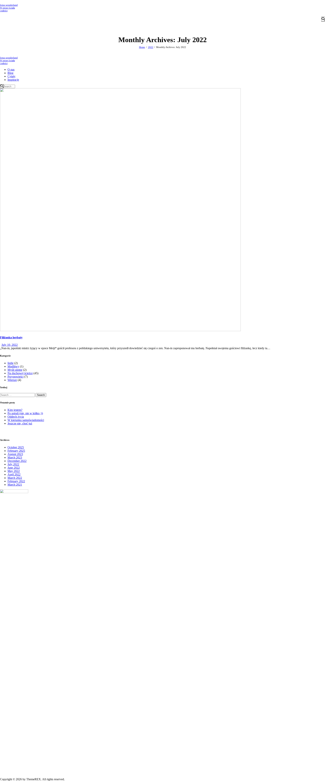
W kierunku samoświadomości (26, 420)
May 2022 (14, 471)
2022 (150, 47)
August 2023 (15, 454)
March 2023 (15, 457)
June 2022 (14, 467)
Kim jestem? (15, 409)
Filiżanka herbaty (11, 337)
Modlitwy (13, 366)
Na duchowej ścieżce (20, 373)
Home (142, 47)
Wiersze (12, 380)
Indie (11, 363)
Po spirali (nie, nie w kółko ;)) (25, 413)
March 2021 (15, 484)
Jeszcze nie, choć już (20, 423)
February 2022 (16, 481)
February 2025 (16, 450)
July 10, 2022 (10, 344)
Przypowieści (16, 376)
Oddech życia (16, 416)
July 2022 (13, 464)
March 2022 (15, 477)
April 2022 (14, 474)
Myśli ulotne (15, 369)
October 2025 (16, 447)
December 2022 (17, 460)
